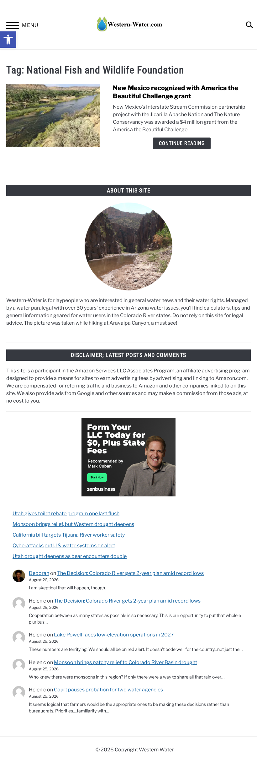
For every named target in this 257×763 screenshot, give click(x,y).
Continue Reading (182, 143)
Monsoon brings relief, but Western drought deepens (73, 524)
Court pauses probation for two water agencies (108, 690)
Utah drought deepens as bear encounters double (70, 556)
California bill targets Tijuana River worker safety (69, 535)
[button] (8, 39)
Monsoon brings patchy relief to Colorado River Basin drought (125, 662)
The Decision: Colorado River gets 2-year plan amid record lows (130, 573)
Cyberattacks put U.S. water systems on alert (64, 546)
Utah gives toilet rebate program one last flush (66, 514)
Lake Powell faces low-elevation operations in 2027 (114, 635)
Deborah (39, 573)
